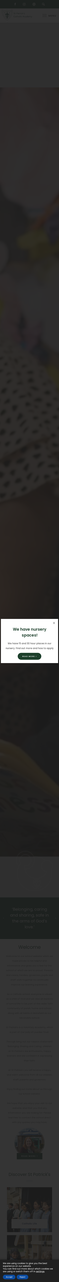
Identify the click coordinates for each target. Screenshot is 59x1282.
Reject (22, 1277)
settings (40, 1271)
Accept (9, 1277)
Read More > (29, 656)
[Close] (54, 623)
